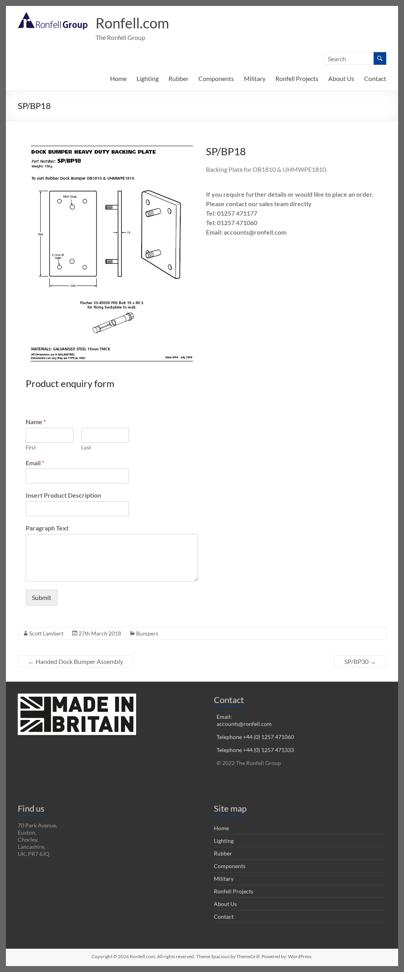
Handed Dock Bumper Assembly (75, 661)
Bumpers (147, 633)
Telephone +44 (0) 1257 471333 (255, 749)
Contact (375, 78)
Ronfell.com (132, 23)
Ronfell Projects (296, 78)
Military (255, 78)
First (31, 447)
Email (35, 462)
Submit (41, 597)
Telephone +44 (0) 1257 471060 (255, 736)
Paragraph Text (47, 528)
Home (118, 78)
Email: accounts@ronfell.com (244, 720)
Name (36, 421)
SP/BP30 (360, 661)
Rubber (178, 78)
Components (216, 78)
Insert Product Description (63, 495)
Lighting (148, 78)
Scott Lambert (46, 633)
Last (86, 447)
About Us (341, 78)
